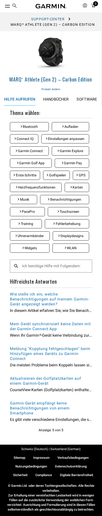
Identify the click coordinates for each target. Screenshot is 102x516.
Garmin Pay (72, 163)
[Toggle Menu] (3, 5)
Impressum (41, 458)
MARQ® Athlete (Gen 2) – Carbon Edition (50, 79)
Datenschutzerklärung (71, 466)
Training (26, 224)
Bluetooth (30, 127)
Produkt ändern (50, 89)
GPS (81, 175)
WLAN (71, 248)
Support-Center (48, 19)
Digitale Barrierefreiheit (76, 475)
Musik (24, 199)
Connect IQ (25, 139)
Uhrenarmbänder (30, 236)
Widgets (30, 248)
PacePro (28, 212)
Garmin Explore (71, 151)
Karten (77, 187)
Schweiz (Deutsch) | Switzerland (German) (51, 449)
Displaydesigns (71, 236)
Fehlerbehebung (67, 224)
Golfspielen (57, 175)
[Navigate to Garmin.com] (51, 6)
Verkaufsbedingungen (73, 458)
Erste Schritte (25, 175)
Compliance (43, 475)
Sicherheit (20, 475)
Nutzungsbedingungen (31, 466)
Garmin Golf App (31, 163)
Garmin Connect (30, 151)
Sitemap (19, 458)
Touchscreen (69, 212)
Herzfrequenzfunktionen (36, 187)
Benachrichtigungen (65, 199)
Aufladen (71, 127)
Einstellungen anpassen (65, 139)
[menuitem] (14, 6)
